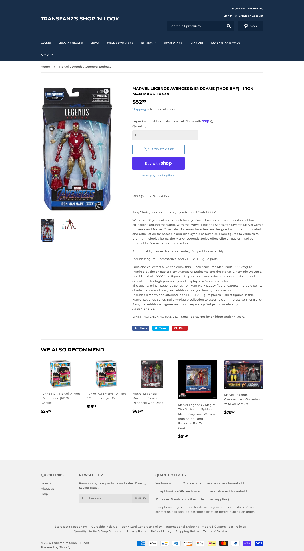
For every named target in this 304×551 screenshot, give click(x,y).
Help (44, 494)
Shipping (139, 109)
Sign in (228, 15)
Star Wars (173, 43)
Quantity (139, 126)
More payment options (158, 175)
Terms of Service (215, 531)
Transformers (120, 43)
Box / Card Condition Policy (142, 526)
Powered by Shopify (55, 547)
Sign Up (140, 498)
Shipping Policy (187, 531)
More (46, 55)
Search (46, 483)
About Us (48, 488)
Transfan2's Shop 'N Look (80, 19)
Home (46, 43)
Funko (147, 43)
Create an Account (251, 15)
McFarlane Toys (226, 43)
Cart (254, 26)
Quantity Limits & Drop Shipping (98, 531)
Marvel (197, 43)
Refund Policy (161, 531)
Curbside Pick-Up (104, 526)
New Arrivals (70, 43)
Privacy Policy (137, 531)
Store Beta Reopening (71, 526)
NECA (94, 43)
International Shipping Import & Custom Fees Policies (206, 526)
